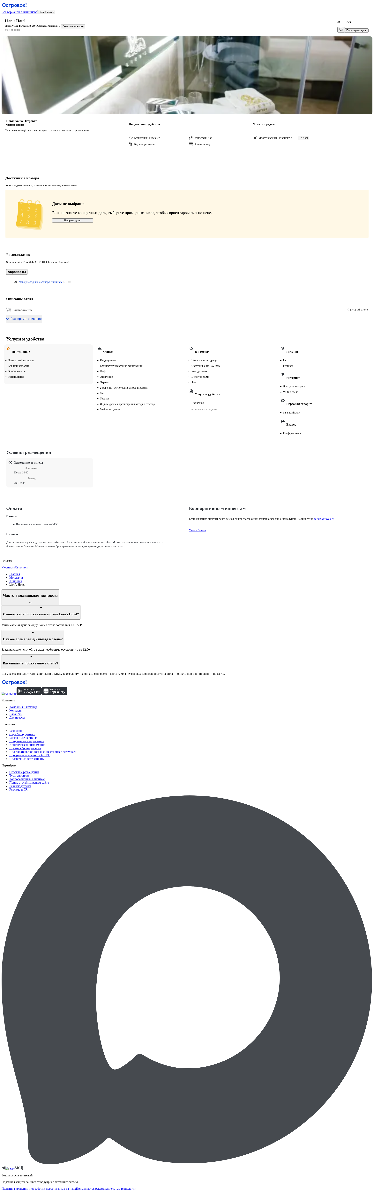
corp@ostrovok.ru (324, 518)
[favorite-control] (341, 30)
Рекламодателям (20, 786)
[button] (187, 75)
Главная (14, 574)
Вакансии (15, 714)
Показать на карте (73, 26)
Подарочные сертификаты (26, 758)
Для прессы (17, 717)
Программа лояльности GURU (29, 755)
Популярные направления (26, 741)
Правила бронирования (25, 748)
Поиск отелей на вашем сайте (29, 782)
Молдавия (16, 577)
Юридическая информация (27, 744)
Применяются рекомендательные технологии (106, 1188)
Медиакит (8, 567)
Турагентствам (19, 775)
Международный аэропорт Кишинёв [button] (40, 282)
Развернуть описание (26, 318)
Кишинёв (15, 581)
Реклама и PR (18, 789)
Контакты (15, 710)
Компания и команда (23, 707)
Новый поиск (46, 12)
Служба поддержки (22, 734)
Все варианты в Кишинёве (19, 12)
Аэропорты (17, 272)
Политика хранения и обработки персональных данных (39, 1188)
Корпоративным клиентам (27, 779)
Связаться (21, 567)
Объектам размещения (24, 772)
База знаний (17, 730)
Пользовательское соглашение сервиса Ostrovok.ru (42, 751)
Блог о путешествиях (23, 737)
